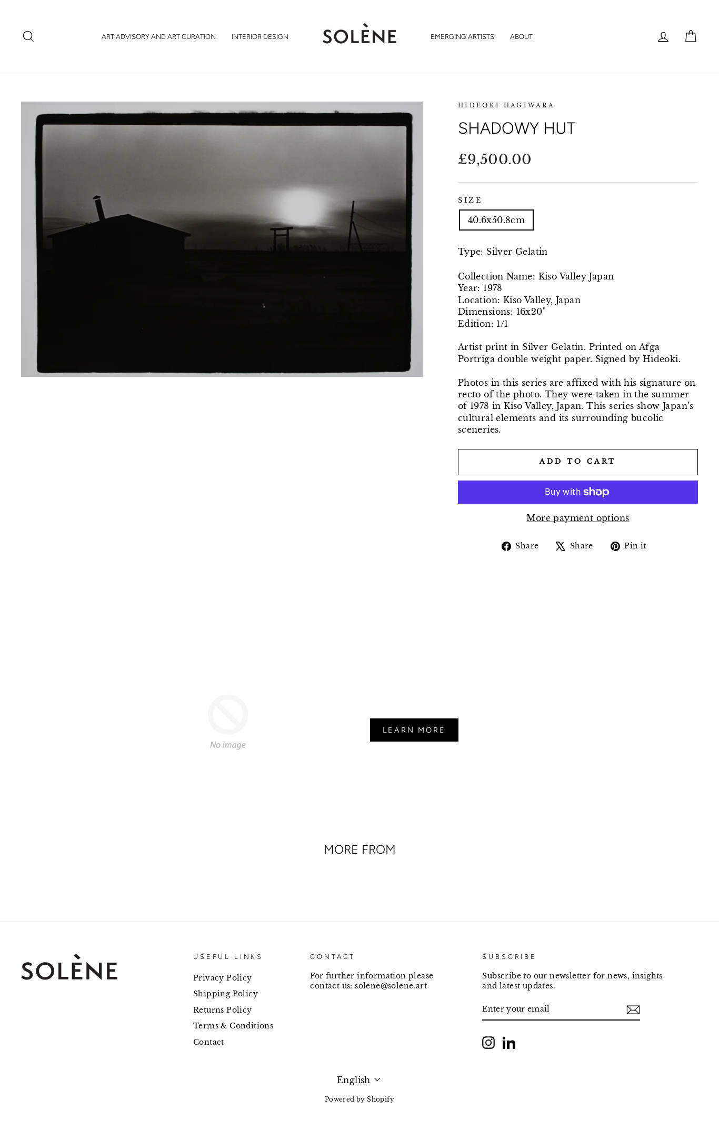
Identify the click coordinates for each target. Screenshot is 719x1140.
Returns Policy (222, 1010)
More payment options (577, 518)
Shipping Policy (225, 993)
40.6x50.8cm (496, 220)
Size (470, 200)
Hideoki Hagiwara (506, 105)
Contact (208, 1042)
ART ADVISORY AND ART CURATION (159, 37)
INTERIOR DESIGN (260, 37)
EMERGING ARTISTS (462, 37)
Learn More (414, 730)
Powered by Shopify (359, 1099)
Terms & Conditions (233, 1026)
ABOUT (521, 37)
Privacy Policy (222, 978)
